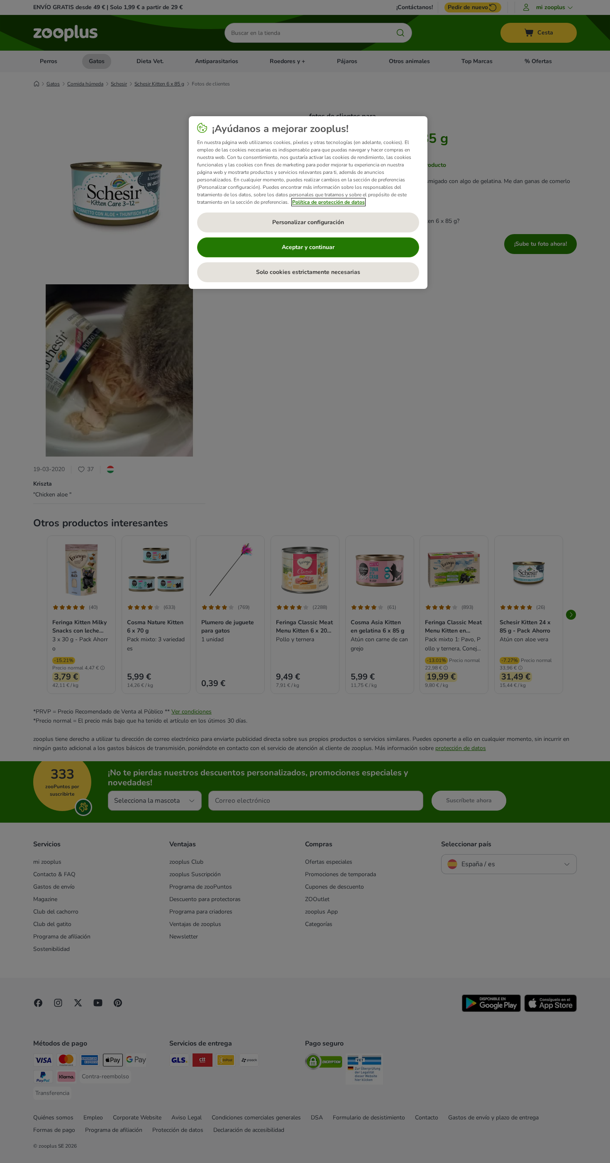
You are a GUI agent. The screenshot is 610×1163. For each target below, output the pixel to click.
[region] (308, 202)
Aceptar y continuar (308, 247)
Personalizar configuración (308, 222)
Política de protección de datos (328, 202)
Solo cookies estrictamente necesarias (308, 272)
